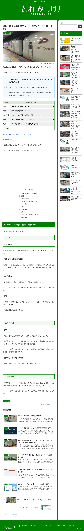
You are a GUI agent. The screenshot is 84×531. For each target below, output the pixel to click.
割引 (23, 206)
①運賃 (22, 196)
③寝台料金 (24, 217)
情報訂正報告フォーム (63, 525)
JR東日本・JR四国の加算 (29, 201)
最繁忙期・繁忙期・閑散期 (30, 214)
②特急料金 (24, 209)
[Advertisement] (29, 172)
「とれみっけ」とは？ (49, 525)
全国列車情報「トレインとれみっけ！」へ (31, 525)
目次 (26, 189)
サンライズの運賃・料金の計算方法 (29, 193)
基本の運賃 (25, 198)
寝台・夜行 (7, 401)
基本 (23, 212)
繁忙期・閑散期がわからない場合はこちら (17, 134)
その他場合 (25, 204)
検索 (61, 23)
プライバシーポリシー (76, 525)
